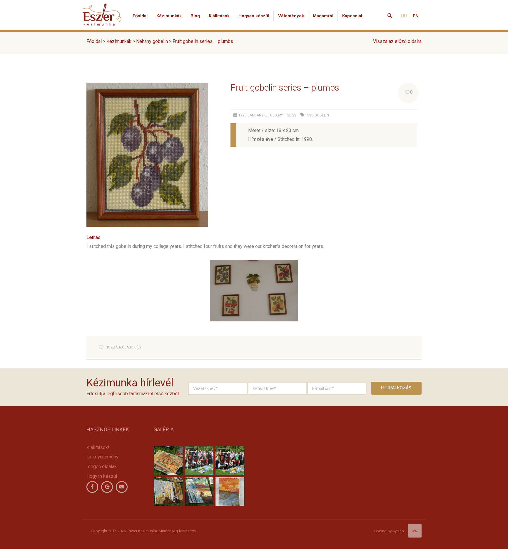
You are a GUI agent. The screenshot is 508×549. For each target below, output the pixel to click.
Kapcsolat (352, 16)
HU (404, 16)
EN (416, 16)
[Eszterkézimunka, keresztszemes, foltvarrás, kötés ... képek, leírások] (102, 7)
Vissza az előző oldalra (397, 41)
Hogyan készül (253, 16)
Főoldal (140, 16)
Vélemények (291, 16)
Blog (195, 16)
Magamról (323, 16)
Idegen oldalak (101, 466)
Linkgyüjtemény (102, 457)
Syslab (398, 531)
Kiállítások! (97, 447)
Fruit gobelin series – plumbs (284, 87)
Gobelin (322, 115)
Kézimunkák (169, 16)
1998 (309, 115)
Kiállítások (219, 16)
